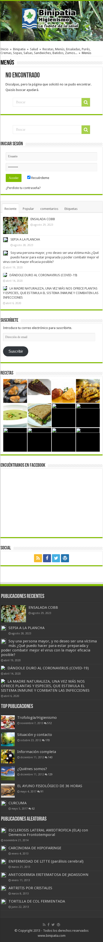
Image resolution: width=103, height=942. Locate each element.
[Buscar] (86, 102)
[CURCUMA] (3, 803)
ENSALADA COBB (42, 219)
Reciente (10, 209)
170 (47, 740)
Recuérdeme (39, 178)
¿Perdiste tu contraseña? (23, 188)
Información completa (36, 751)
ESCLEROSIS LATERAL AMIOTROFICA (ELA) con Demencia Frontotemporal (48, 832)
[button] (15, 225)
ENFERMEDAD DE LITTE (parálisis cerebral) (46, 861)
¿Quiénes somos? (32, 769)
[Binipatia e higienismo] (51, 20)
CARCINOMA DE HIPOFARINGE (34, 848)
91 (42, 791)
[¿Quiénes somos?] (8, 773)
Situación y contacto (34, 734)
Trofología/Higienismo (37, 717)
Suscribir (15, 351)
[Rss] (38, 558)
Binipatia (19, 49)
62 (33, 808)
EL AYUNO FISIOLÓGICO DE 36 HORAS (49, 786)
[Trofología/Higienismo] (8, 722)
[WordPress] (65, 558)
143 (50, 757)
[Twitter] (56, 558)
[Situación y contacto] (8, 739)
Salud (34, 49)
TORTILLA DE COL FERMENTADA (36, 901)
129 (50, 774)
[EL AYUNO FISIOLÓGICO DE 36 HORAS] (8, 790)
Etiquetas (71, 209)
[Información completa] (8, 756)
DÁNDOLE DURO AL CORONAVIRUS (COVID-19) (43, 275)
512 (49, 723)
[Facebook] (47, 558)
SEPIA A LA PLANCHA (25, 239)
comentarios (49, 209)
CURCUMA (17, 803)
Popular (28, 209)
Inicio (4, 49)
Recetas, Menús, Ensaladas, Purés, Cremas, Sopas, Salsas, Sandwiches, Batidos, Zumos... (45, 51)
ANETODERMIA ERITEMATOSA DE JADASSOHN (48, 874)
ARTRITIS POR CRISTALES (30, 888)
